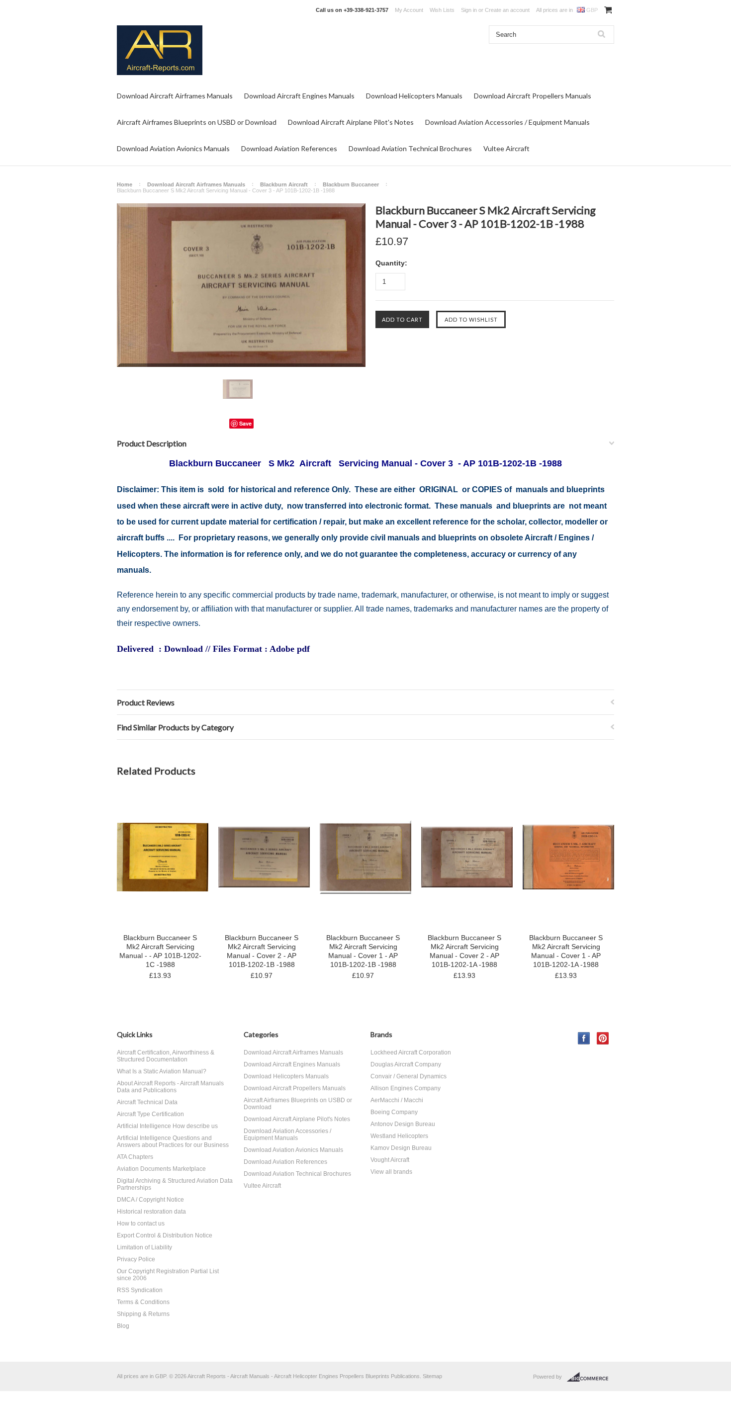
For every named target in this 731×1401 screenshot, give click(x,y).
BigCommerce (590, 1377)
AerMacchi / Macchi (396, 1100)
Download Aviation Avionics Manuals (173, 148)
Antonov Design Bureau (402, 1124)
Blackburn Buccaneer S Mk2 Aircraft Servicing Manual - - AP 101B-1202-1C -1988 (160, 951)
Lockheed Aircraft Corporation (410, 1052)
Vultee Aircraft (506, 148)
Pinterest (603, 1038)
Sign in (469, 10)
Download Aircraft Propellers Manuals (532, 95)
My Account (409, 10)
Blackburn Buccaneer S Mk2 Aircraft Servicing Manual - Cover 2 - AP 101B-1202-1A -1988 (464, 951)
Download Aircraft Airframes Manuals (175, 95)
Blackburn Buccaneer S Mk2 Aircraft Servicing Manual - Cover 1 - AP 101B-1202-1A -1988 (566, 951)
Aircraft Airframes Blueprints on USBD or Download (196, 122)
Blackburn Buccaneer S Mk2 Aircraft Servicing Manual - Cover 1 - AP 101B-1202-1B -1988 (363, 951)
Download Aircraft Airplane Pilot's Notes (351, 122)
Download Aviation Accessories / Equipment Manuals (507, 122)
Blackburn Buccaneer (351, 184)
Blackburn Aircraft (284, 184)
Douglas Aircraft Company (405, 1064)
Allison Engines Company (405, 1088)
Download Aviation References (289, 148)
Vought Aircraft (389, 1159)
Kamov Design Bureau (401, 1147)
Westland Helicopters (399, 1136)
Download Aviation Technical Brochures (410, 148)
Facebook (584, 1038)
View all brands (391, 1171)
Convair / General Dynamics (408, 1076)
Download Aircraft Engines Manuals (299, 95)
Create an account (507, 10)
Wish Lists (442, 10)
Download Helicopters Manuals (414, 95)
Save (245, 423)
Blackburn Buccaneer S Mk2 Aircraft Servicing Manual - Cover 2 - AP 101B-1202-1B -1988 (261, 951)
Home (124, 184)
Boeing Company (394, 1112)
